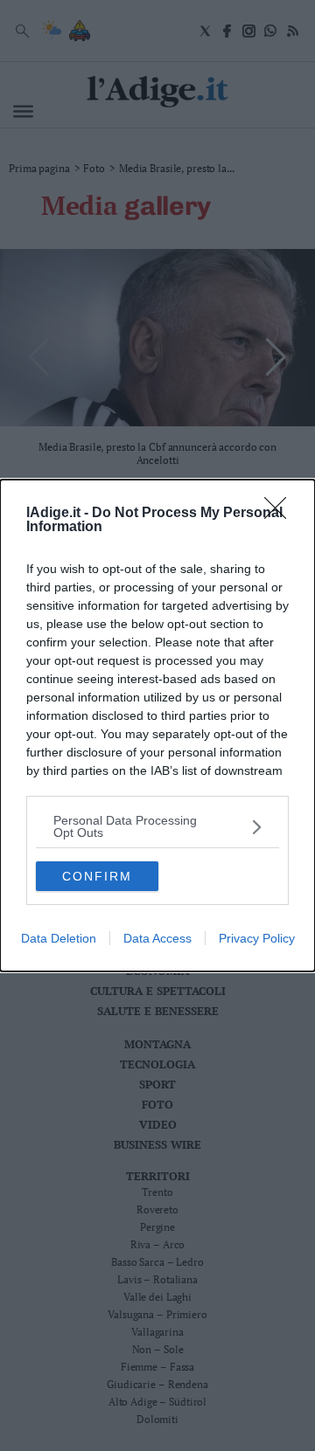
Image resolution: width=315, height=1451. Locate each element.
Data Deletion (58, 938)
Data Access (157, 938)
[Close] (281, 513)
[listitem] (157, 826)
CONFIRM (97, 876)
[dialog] (157, 725)
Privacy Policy (257, 938)
